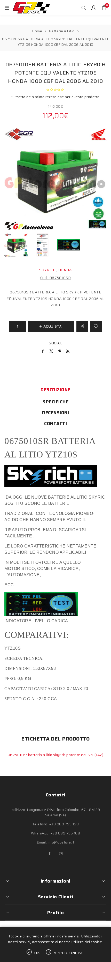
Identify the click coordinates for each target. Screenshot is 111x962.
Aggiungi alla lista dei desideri (96, 326)
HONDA (65, 270)
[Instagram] (61, 853)
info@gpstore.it (61, 842)
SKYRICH (47, 270)
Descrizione (55, 389)
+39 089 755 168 (64, 824)
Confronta (82, 326)
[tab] (55, 389)
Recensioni (55, 412)
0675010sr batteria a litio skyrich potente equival (51, 755)
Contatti (55, 423)
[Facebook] (50, 853)
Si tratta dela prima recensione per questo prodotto (55, 97)
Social (55, 343)
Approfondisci (69, 953)
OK (37, 953)
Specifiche (55, 401)
